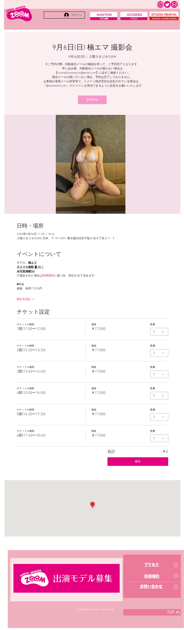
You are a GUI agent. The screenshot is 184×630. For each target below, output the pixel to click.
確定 (138, 461)
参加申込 (92, 100)
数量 (152, 324)
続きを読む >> (26, 299)
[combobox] (159, 331)
